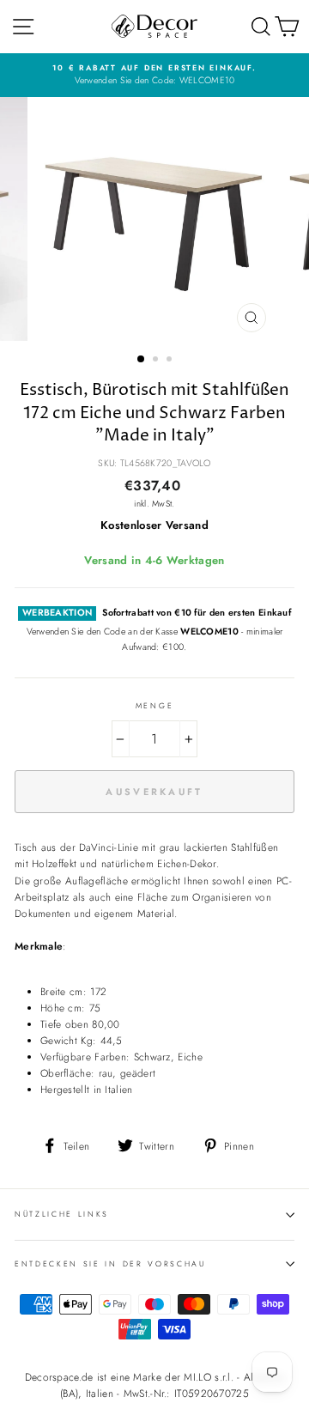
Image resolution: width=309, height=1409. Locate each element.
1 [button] (141, 359)
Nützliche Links (62, 1213)
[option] (154, 75)
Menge (154, 705)
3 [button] (171, 360)
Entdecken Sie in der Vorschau (110, 1263)
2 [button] (157, 360)
